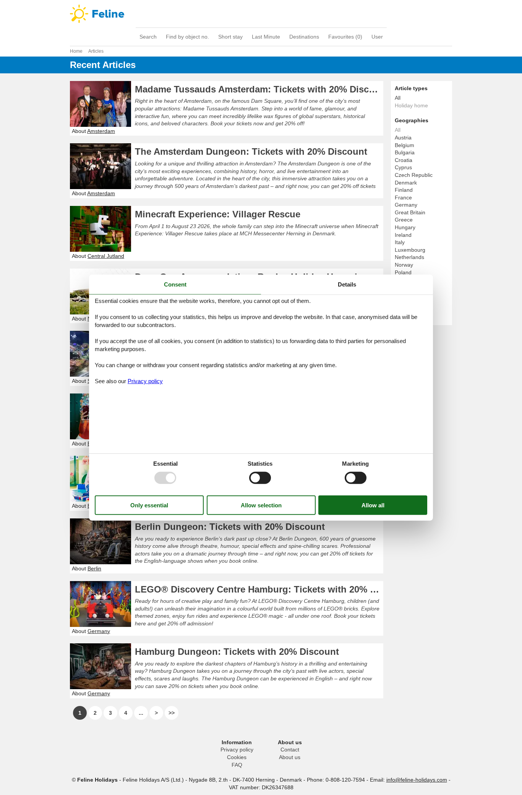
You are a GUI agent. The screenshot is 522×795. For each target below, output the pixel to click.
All (397, 98)
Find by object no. (187, 37)
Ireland (403, 235)
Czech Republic (414, 175)
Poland (403, 272)
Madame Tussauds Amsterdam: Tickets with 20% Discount (259, 89)
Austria (403, 137)
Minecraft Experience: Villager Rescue (217, 214)
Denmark (406, 183)
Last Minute (266, 37)
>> (172, 713)
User (377, 37)
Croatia (403, 160)
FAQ (237, 765)
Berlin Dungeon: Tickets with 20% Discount (230, 526)
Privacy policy (236, 749)
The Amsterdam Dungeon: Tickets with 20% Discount (251, 151)
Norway (404, 265)
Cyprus (403, 167)
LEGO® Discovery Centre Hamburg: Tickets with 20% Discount (259, 589)
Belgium (404, 145)
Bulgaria (405, 152)
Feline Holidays (261, 14)
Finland (404, 190)
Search (148, 37)
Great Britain (410, 212)
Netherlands (409, 257)
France (403, 197)
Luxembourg (410, 250)
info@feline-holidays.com (416, 780)
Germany (406, 205)
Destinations (304, 37)
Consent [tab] (175, 284)
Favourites (345, 37)
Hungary (405, 227)
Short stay (230, 37)
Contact (289, 749)
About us (289, 757)
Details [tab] (347, 284)
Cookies (236, 757)
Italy (400, 242)
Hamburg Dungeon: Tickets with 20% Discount (237, 651)
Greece (404, 220)
